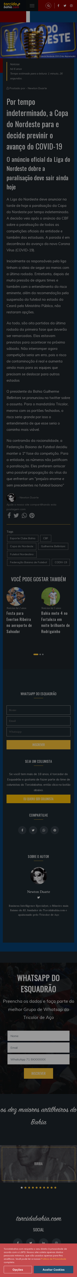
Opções (18, 1269)
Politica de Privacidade (53, 1258)
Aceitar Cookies (53, 1269)
